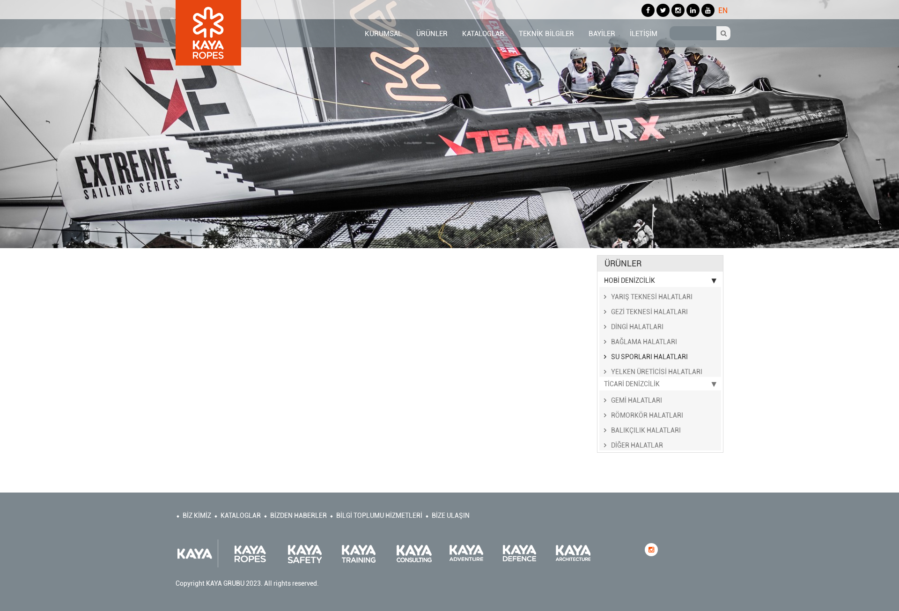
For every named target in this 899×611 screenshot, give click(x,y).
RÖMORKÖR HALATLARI (647, 415)
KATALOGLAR (241, 515)
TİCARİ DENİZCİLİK (632, 384)
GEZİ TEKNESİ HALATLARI (649, 312)
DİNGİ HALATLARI (637, 327)
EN (723, 10)
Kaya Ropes (208, 33)
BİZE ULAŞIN (451, 515)
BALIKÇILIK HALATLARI (646, 430)
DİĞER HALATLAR (637, 445)
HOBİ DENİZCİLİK (629, 280)
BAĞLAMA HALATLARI (644, 342)
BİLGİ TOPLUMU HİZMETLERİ (379, 515)
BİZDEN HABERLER (298, 515)
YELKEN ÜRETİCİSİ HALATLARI (656, 371)
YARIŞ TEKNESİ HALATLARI (652, 297)
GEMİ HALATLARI (636, 400)
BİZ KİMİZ (197, 515)
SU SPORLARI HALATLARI (649, 357)
